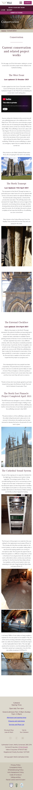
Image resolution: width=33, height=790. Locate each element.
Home (3, 31)
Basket (9, 10)
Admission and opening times (16, 717)
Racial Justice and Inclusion (15, 780)
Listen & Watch (9, 732)
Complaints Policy (15, 767)
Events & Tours (16, 12)
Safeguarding (16, 777)
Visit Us (24, 730)
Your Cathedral (24, 732)
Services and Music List (16, 724)
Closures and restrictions (16, 721)
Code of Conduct (16, 775)
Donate (27, 2)
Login (3, 10)
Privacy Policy (16, 765)
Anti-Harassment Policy (15, 772)
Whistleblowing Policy (15, 770)
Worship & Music (9, 730)
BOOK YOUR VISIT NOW (17, 7)
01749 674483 (23, 747)
